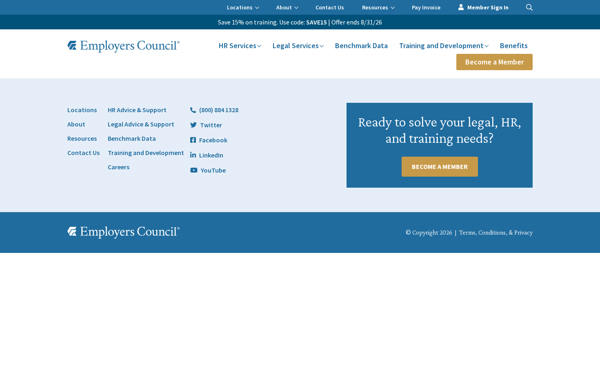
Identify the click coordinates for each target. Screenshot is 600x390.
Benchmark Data (361, 45)
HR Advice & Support (137, 110)
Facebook (213, 140)
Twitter (211, 125)
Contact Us (330, 7)
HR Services (237, 45)
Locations (240, 7)
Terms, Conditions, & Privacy (496, 232)
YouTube (213, 170)
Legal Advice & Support (141, 124)
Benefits (514, 45)
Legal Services (296, 45)
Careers (118, 167)
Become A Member (440, 166)
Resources (375, 7)
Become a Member (494, 61)
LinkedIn (211, 155)
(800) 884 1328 (218, 110)
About (284, 7)
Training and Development (441, 45)
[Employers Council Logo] (123, 46)
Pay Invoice (426, 7)
